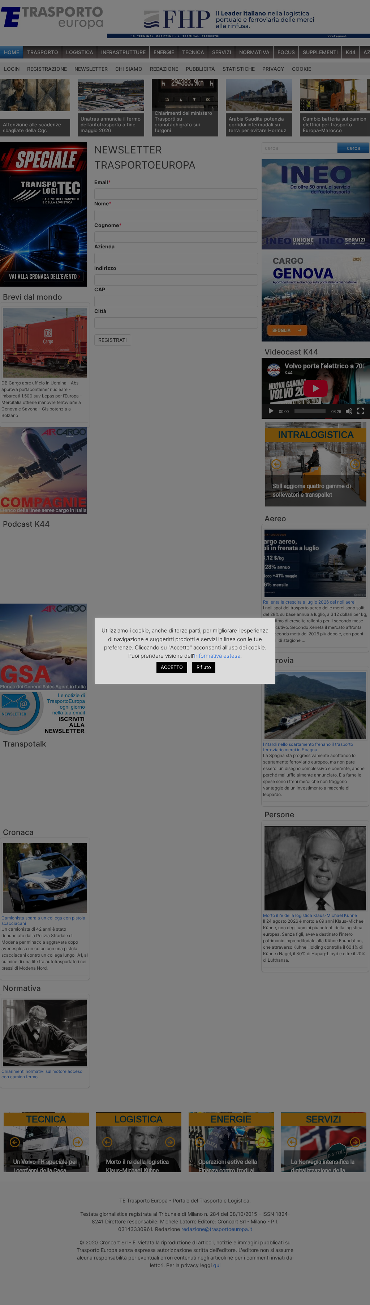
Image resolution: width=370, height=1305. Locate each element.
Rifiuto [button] (204, 667)
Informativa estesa (217, 655)
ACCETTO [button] (172, 667)
